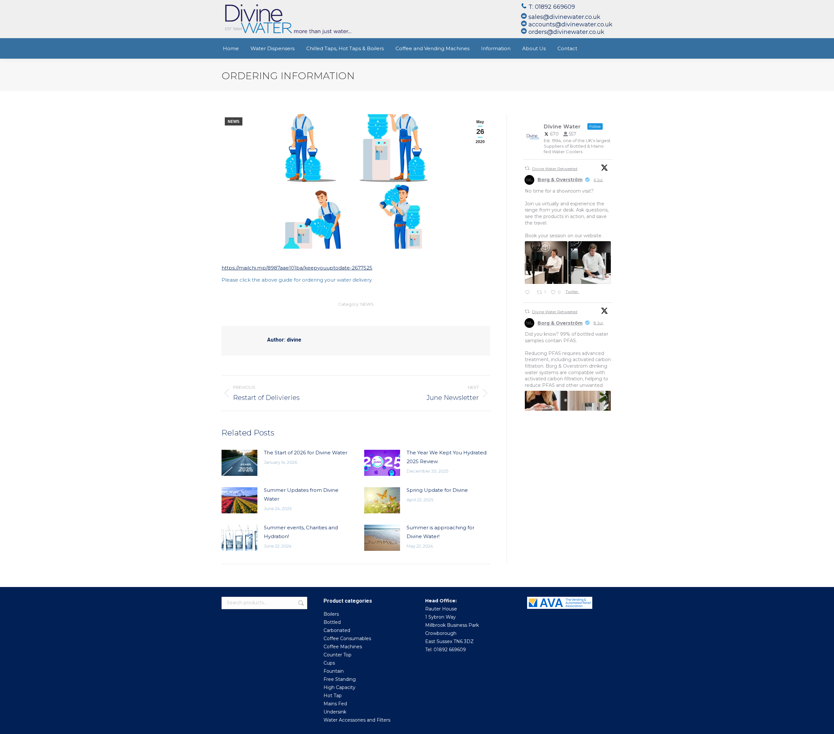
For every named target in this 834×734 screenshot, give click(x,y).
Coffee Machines (343, 647)
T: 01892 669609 (552, 6)
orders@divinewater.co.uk (566, 32)
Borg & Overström (560, 180)
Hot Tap (333, 695)
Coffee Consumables (347, 638)
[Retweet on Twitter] (527, 168)
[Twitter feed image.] (546, 262)
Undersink (335, 712)
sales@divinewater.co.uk (564, 17)
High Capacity (339, 687)
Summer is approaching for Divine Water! (440, 531)
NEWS (233, 121)
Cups (329, 663)
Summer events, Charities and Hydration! (301, 531)
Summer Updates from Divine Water (301, 494)
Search (300, 603)
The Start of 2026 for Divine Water (305, 452)
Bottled (332, 622)
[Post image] (239, 463)
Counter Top (338, 655)
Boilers (331, 614)
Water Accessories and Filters (357, 720)
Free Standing (340, 679)
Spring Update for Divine (437, 490)
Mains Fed (335, 704)
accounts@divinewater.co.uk (570, 24)
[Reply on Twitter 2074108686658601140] (529, 293)
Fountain (334, 671)
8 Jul (599, 322)
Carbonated (337, 630)
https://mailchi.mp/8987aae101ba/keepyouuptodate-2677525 (297, 268)
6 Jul (598, 179)
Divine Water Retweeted (554, 168)
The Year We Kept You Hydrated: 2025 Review (447, 456)
